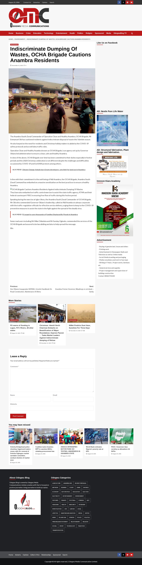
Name (12, 395)
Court (71, 487)
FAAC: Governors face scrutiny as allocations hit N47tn (120, 449)
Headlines (55, 504)
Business (19, 33)
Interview (82, 504)
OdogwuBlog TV (120, 33)
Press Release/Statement (60, 521)
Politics (80, 33)
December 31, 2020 (17, 65)
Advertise (36, 2)
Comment (14, 366)
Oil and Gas (62, 517)
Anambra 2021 (67, 483)
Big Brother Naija (80, 483)
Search (52, 2)
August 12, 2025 (16, 333)
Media (108, 33)
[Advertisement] (52, 256)
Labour (72, 509)
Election (85, 491)
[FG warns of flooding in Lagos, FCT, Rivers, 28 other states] (22, 313)
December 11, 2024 (46, 343)
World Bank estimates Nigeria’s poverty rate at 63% (94, 449)
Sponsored (99, 33)
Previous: (31, 289)
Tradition (81, 526)
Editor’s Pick (35, 555)
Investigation (56, 509)
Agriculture (56, 483)
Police (79, 517)
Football (72, 500)
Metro (87, 513)
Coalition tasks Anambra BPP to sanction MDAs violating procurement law (44, 449)
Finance (63, 500)
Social (54, 526)
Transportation (57, 530)
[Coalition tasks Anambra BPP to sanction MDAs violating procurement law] (46, 436)
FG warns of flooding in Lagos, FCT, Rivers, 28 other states (21, 327)
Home (11, 33)
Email (55, 395)
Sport (62, 526)
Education (37, 33)
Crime (28, 33)
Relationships (75, 521)
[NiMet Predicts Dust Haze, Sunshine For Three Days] (81, 313)
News (12, 441)
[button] (132, 33)
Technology (48, 33)
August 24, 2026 (41, 453)
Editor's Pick (66, 491)
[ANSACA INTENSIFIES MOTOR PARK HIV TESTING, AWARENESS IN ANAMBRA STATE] (71, 436)
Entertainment (61, 33)
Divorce (86, 487)
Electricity (56, 496)
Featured (55, 500)
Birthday (55, 487)
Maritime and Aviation (68, 513)
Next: (74, 289)
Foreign (81, 500)
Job (65, 509)
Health (72, 33)
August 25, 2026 (16, 462)
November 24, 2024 (76, 330)
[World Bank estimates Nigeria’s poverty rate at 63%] (96, 436)
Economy (55, 491)
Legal (79, 509)
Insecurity (72, 504)
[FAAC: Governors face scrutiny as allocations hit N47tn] (121, 436)
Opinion (44, 2)
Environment (14, 44)
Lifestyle (55, 513)
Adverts (18, 555)
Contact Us (27, 2)
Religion (89, 33)
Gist (88, 500)
